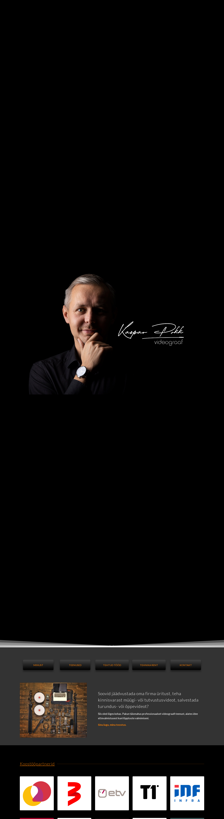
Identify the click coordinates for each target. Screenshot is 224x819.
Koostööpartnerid (37, 763)
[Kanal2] (37, 793)
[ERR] (112, 793)
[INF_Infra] (187, 793)
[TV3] (74, 793)
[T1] (150, 793)
